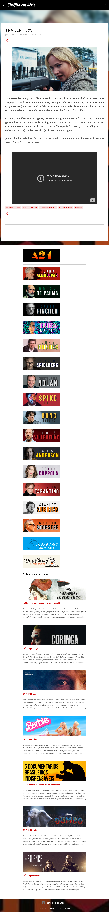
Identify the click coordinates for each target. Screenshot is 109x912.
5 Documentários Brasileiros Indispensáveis (41, 785)
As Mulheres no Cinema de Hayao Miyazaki (41, 603)
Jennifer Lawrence (48, 207)
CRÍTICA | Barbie (30, 739)
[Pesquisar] (105, 5)
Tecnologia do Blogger (56, 903)
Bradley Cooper (13, 207)
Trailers (78, 207)
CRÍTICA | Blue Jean (31, 694)
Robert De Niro (65, 207)
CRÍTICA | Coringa (30, 648)
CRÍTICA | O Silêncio (31, 876)
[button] (7, 40)
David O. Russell (30, 207)
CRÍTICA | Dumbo (30, 830)
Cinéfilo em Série (21, 4)
